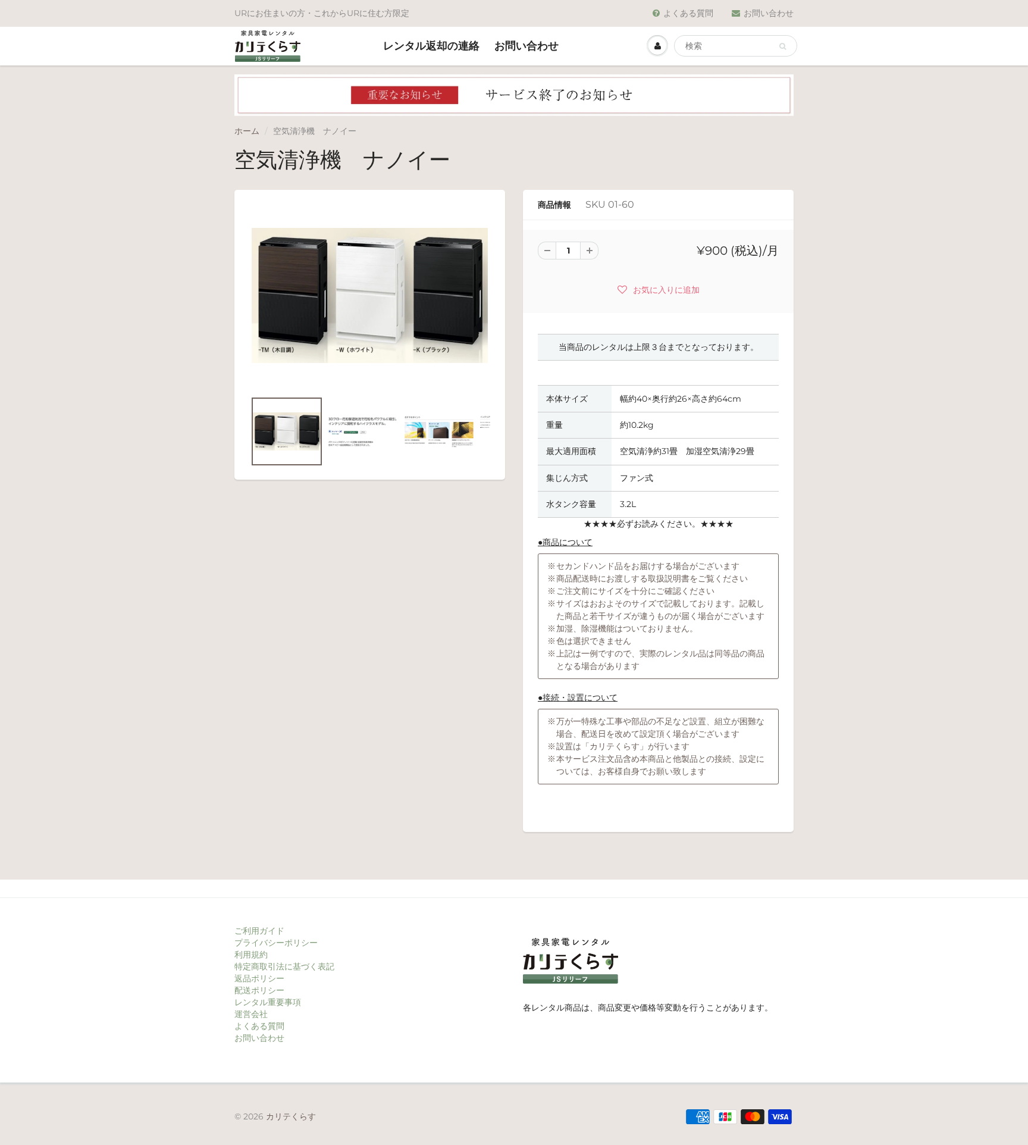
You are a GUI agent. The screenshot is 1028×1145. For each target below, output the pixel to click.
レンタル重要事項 (267, 1002)
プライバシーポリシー (276, 942)
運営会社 (251, 1014)
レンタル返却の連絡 (431, 45)
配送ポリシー (259, 990)
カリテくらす (291, 1116)
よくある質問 (688, 13)
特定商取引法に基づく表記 (284, 966)
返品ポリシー (259, 978)
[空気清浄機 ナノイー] (370, 295)
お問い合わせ (769, 13)
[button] (659, 289)
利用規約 (251, 954)
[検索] (782, 46)
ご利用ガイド (259, 930)
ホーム (246, 131)
